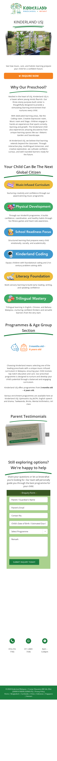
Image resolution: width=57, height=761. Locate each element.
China (32, 694)
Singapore (49, 694)
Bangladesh (15, 694)
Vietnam (29, 696)
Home (6, 694)
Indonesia (39, 694)
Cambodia (25, 694)
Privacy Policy (40, 691)
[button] (10, 43)
